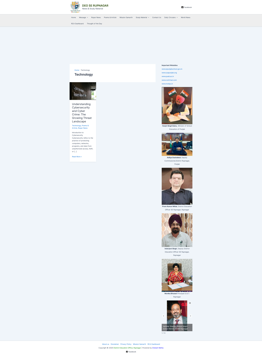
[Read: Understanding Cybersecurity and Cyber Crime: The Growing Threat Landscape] (83, 91)
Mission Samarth (126, 17)
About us (105, 344)
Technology (76, 126)
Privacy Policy (125, 344)
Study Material (141, 17)
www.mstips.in (167, 84)
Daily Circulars (170, 17)
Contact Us (156, 17)
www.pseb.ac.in (168, 76)
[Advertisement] (131, 42)
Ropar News (96, 17)
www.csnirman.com (169, 80)
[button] (87, 17)
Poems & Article (110, 17)
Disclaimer (115, 344)
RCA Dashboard (77, 24)
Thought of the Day (94, 24)
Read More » (77, 156)
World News (185, 17)
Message (82, 17)
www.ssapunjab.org (169, 73)
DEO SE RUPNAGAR (95, 5)
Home (73, 17)
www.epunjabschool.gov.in (172, 69)
